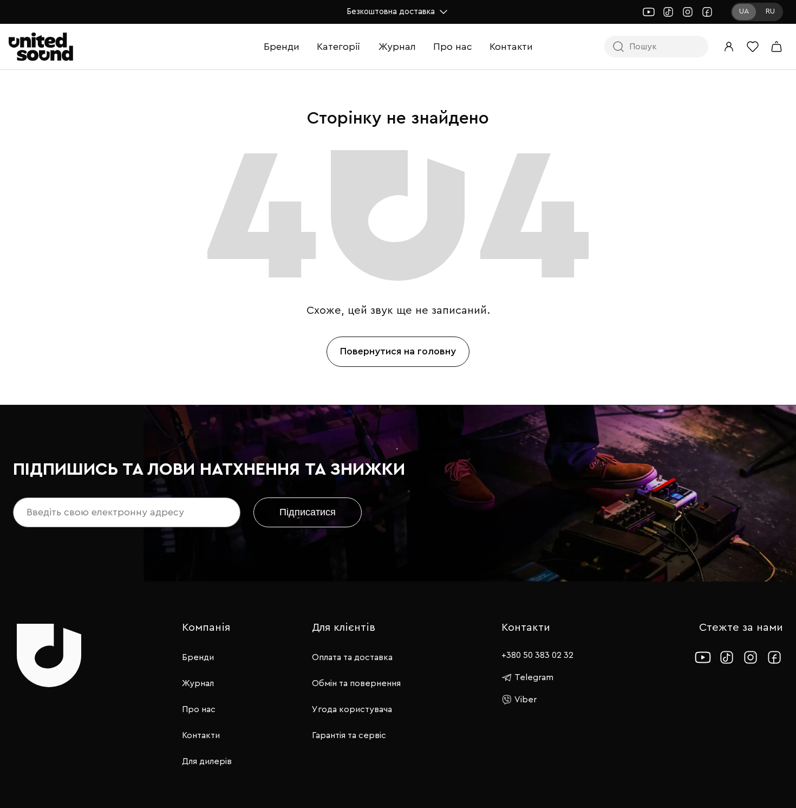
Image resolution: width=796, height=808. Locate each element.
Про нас (452, 46)
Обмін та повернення (356, 683)
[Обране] (753, 46)
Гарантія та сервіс (349, 735)
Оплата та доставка (352, 657)
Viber (525, 699)
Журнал (397, 46)
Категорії (338, 46)
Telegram (533, 677)
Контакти (511, 46)
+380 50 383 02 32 (537, 655)
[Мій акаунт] (729, 46)
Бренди (281, 46)
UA (744, 11)
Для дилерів (207, 761)
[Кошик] (776, 46)
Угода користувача (352, 709)
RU (770, 11)
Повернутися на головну (398, 351)
